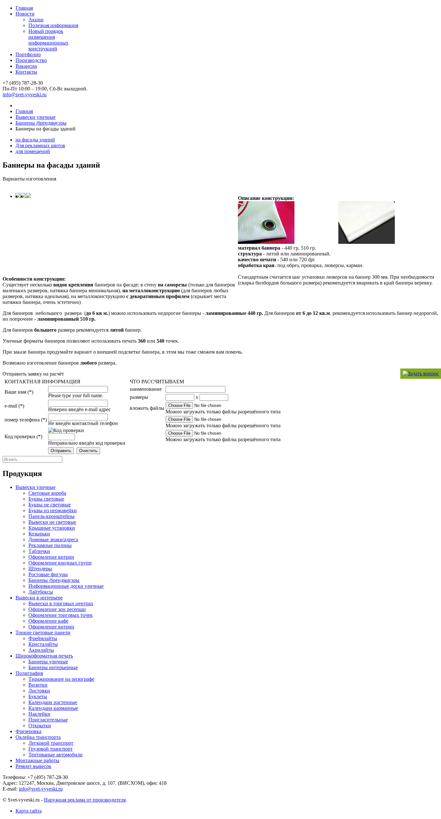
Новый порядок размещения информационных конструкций (48, 39)
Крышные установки (51, 528)
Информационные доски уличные (66, 586)
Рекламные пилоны (50, 545)
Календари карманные (53, 708)
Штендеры (40, 568)
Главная (24, 8)
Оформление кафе (48, 621)
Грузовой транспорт (50, 749)
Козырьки (39, 533)
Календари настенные (52, 702)
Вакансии (26, 66)
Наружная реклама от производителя (85, 800)
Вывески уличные (35, 117)
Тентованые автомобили (55, 754)
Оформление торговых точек (60, 615)
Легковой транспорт (50, 743)
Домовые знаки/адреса (53, 539)
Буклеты (37, 696)
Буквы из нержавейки (52, 510)
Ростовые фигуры (48, 574)
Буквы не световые (49, 504)
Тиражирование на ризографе (61, 679)
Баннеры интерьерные (53, 667)
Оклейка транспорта (38, 737)
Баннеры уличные (48, 661)
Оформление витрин (51, 557)
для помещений (32, 151)
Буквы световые (46, 499)
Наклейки (39, 714)
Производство (31, 60)
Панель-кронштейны (51, 516)
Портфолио (28, 54)
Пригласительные (48, 719)
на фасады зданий (35, 139)
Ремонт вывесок (33, 766)
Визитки (37, 685)
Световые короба (47, 493)
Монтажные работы (37, 760)
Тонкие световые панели (42, 632)
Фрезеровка (28, 731)
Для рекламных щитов (40, 145)
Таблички (39, 551)
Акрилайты (41, 650)
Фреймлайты (42, 638)
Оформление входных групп (60, 562)
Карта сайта (28, 811)
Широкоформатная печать (44, 655)
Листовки (39, 690)
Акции (36, 19)
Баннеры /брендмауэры (41, 123)
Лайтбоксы (40, 592)
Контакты (26, 72)
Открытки (39, 725)
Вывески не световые (52, 522)
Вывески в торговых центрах (60, 603)
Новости (25, 13)
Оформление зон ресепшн (57, 609)
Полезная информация (53, 25)
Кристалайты (43, 644)
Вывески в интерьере (39, 597)
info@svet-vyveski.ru (24, 94)
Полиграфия (29, 673)
